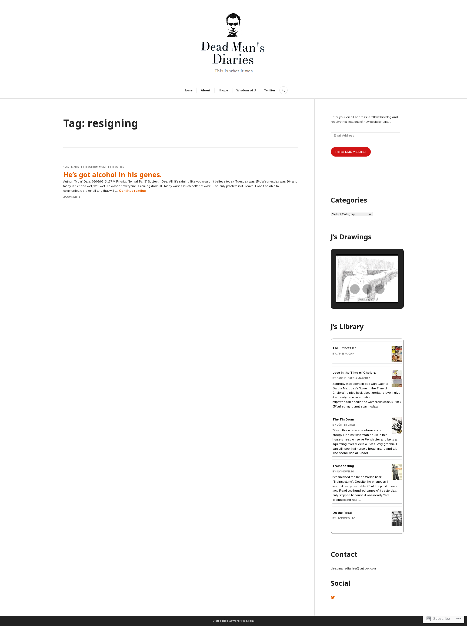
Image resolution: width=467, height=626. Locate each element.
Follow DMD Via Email (350, 151)
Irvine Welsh (345, 471)
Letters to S (115, 166)
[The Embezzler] (397, 360)
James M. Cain (345, 353)
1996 (66, 166)
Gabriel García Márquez (353, 378)
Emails (74, 166)
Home (188, 90)
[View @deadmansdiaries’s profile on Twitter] (333, 597)
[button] (355, 289)
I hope (223, 90)
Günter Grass (345, 424)
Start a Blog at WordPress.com (233, 621)
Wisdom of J (246, 90)
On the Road (342, 512)
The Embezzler (344, 348)
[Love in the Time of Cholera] (397, 385)
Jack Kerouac (345, 518)
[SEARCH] (283, 90)
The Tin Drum (343, 419)
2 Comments (71, 196)
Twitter (269, 90)
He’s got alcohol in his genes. (112, 174)
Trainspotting (343, 466)
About (205, 90)
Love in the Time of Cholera (354, 372)
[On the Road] (397, 525)
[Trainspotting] (397, 479)
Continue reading (132, 190)
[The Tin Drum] (397, 433)
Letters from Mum (93, 166)
